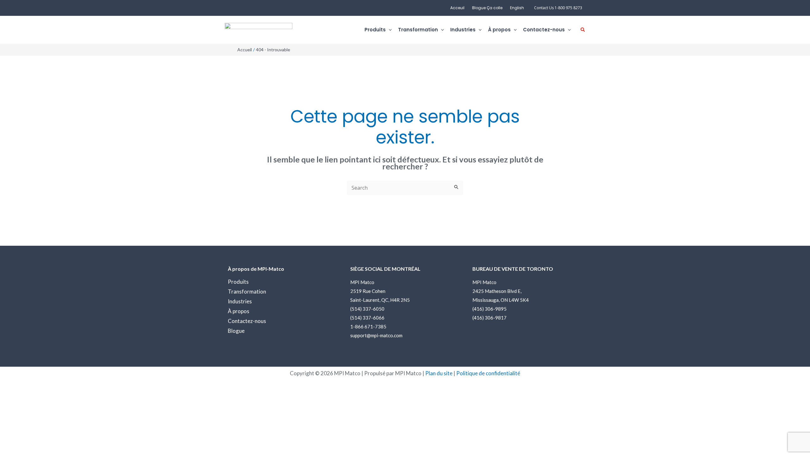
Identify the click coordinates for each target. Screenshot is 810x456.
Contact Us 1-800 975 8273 (558, 7)
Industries (240, 301)
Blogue (236, 330)
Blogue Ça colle (487, 7)
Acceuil (457, 7)
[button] (389, 30)
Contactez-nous (247, 321)
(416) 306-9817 (489, 317)
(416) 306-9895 (489, 309)
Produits (238, 281)
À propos (238, 311)
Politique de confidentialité (488, 373)
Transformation (247, 291)
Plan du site (438, 373)
